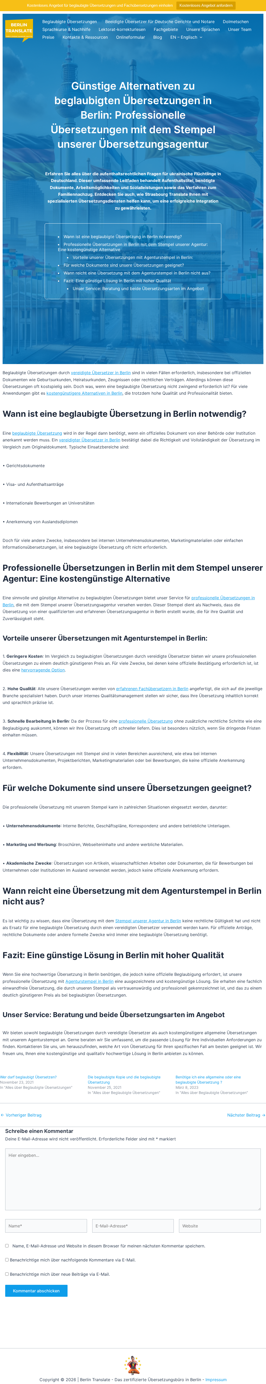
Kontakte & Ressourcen (85, 37)
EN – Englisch (183, 37)
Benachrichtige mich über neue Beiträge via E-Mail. (60, 1274)
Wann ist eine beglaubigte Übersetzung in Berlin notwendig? (123, 236)
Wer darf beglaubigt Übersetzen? (28, 1077)
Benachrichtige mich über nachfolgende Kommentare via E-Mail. (73, 1259)
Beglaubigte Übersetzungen (69, 21)
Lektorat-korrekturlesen (122, 29)
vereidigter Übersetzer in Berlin (89, 439)
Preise (48, 37)
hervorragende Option (43, 670)
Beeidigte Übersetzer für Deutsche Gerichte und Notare (160, 21)
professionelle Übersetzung (146, 721)
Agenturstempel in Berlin (89, 981)
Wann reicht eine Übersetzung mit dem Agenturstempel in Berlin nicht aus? (137, 273)
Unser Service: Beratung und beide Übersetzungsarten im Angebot (138, 288)
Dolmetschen (236, 21)
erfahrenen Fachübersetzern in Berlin (152, 688)
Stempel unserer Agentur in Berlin (148, 920)
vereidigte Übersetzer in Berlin (101, 372)
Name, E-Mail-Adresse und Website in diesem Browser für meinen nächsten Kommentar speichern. (108, 1245)
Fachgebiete (166, 29)
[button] (199, 37)
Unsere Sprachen (203, 29)
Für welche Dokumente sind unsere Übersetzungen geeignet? (124, 265)
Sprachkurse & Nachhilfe (66, 29)
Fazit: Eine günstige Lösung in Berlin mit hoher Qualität (117, 280)
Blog (157, 37)
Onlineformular (130, 37)
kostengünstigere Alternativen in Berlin (84, 393)
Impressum (216, 1379)
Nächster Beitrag (246, 1115)
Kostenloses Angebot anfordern (205, 5)
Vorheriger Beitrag (21, 1115)
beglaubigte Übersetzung (37, 433)
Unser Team (239, 29)
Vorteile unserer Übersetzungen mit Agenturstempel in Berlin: (133, 257)
